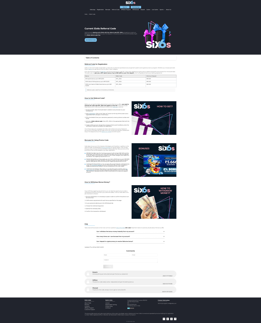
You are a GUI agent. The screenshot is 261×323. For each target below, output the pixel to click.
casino (90, 69)
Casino (148, 9)
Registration (100, 9)
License (107, 303)
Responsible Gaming (111, 304)
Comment (108, 266)
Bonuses (107, 9)
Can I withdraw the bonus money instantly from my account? (115, 231)
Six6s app (115, 107)
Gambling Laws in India (133, 305)
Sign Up (125, 7)
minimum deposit (97, 165)
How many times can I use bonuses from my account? (113, 236)
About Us (168, 9)
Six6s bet (103, 71)
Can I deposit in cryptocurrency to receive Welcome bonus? (115, 241)
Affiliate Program (126, 9)
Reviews (87, 304)
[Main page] (130, 2)
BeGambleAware (132, 304)
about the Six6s (120, 227)
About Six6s (88, 303)
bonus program (106, 147)
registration (92, 113)
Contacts (87, 306)
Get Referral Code (91, 40)
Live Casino (155, 9)
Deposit (143, 9)
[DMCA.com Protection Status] (130, 308)
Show (173, 57)
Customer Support (90, 309)
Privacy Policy (109, 306)
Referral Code (115, 9)
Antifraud (108, 308)
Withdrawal (135, 9)
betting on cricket (106, 131)
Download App (135, 7)
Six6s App (92, 9)
